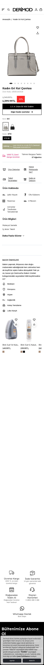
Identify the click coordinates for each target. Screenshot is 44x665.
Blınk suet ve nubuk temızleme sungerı (10, 345)
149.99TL (6, 348)
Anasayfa (6, 19)
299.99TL (25, 348)
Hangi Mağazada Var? (33, 169)
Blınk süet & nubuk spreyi (29, 345)
